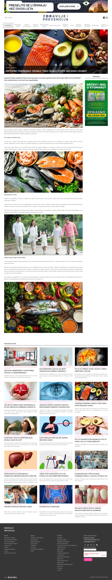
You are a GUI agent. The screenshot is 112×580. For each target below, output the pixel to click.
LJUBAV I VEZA (52, 25)
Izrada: (6, 577)
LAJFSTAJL (33, 547)
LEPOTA (72, 25)
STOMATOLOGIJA (61, 547)
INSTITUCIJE (60, 566)
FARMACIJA (33, 545)
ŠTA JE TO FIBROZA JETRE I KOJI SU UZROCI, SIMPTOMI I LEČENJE (89, 367)
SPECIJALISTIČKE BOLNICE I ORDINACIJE (67, 545)
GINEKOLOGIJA (60, 549)
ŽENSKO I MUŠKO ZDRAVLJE (44, 25)
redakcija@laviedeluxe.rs (89, 541)
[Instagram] (91, 545)
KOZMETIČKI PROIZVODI (63, 553)
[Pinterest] (94, 545)
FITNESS (59, 25)
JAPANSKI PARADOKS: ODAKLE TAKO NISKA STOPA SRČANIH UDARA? (90, 401)
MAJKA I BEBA (95, 25)
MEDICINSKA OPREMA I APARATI (65, 564)
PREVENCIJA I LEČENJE (18, 25)
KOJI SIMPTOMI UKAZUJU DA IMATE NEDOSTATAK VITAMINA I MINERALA (55, 367)
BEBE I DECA (60, 558)
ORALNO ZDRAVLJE (103, 25)
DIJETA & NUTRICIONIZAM (27, 25)
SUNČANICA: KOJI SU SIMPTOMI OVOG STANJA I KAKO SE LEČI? (18, 435)
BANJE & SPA (60, 562)
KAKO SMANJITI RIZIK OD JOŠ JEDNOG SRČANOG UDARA (52, 435)
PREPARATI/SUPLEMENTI (63, 541)
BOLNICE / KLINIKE (61, 539)
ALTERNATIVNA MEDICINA (37, 549)
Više (107, 25)
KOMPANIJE (8, 25)
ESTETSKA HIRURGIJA (35, 25)
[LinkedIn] (97, 545)
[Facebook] (85, 545)
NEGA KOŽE (60, 551)
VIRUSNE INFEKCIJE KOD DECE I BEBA (12, 504)
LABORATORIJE (61, 555)
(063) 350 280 (88, 539)
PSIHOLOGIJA (34, 543)
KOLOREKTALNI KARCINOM (45, 504)
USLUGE (59, 570)
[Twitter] (88, 545)
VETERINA (59, 568)
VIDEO (32, 551)
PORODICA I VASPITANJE (79, 25)
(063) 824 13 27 (96, 539)
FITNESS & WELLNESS (62, 560)
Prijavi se (88, 559)
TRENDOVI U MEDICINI (65, 25)
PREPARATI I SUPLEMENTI (87, 25)
